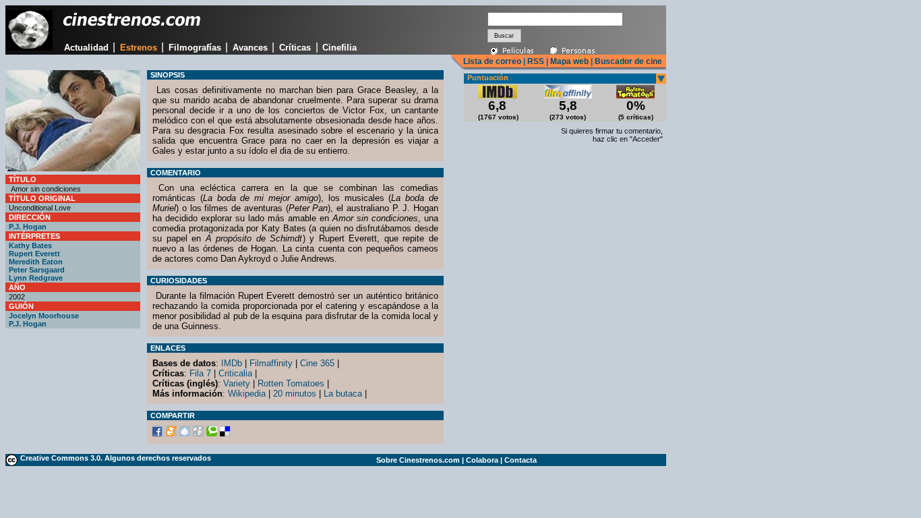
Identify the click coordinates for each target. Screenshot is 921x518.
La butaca (343, 393)
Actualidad (86, 47)
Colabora (482, 460)
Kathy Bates (30, 245)
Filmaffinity (271, 363)
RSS (535, 61)
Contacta (520, 460)
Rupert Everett (34, 254)
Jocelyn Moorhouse (44, 316)
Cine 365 (317, 363)
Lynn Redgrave (36, 278)
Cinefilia (339, 47)
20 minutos (294, 393)
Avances (250, 47)
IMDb (231, 363)
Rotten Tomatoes (291, 383)
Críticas (295, 47)
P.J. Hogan (28, 227)
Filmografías (195, 47)
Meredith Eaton (36, 262)
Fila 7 (200, 373)
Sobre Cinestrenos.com (418, 460)
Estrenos (138, 47)
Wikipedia (247, 393)
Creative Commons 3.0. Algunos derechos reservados (115, 458)
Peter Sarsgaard (37, 270)
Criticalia (235, 373)
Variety (236, 383)
